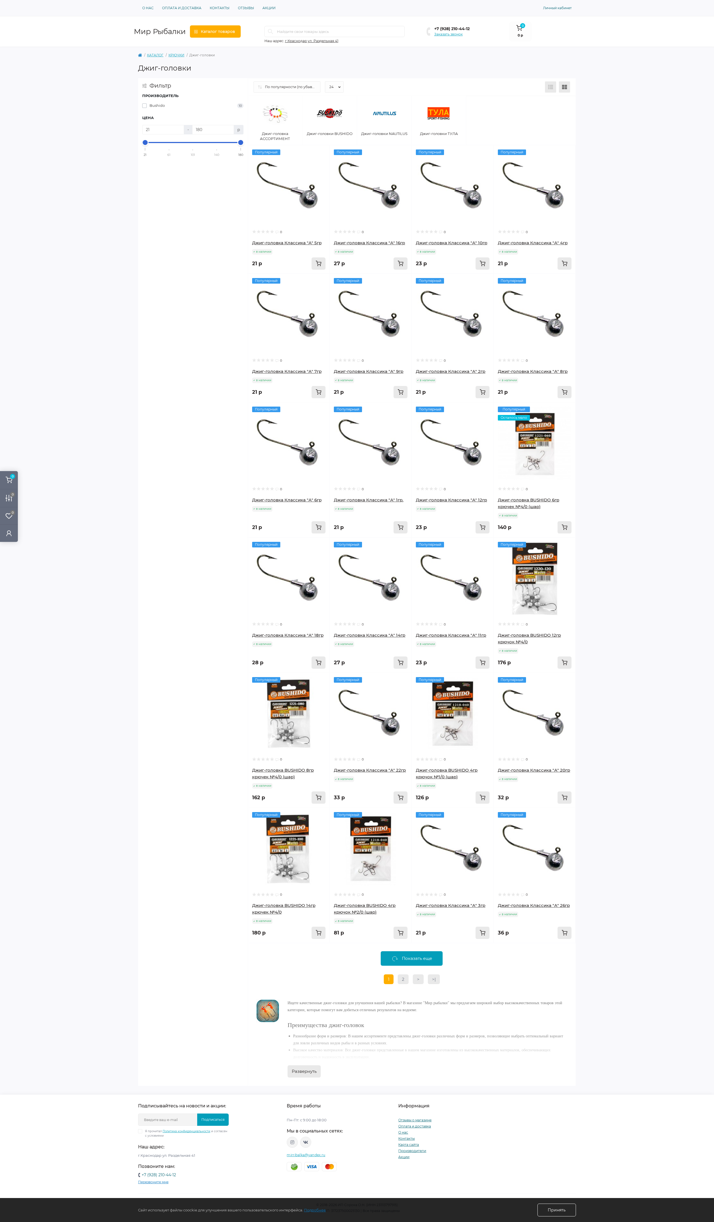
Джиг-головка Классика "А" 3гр (450, 905)
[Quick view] (321, 153)
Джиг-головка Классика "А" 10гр (451, 242)
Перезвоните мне (153, 1182)
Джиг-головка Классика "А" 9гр (368, 371)
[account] (9, 533)
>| (434, 979)
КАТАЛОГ (155, 55)
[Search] (270, 31)
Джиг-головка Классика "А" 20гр (534, 770)
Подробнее (315, 1210)
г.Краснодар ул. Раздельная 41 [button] (311, 41)
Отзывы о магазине (414, 1120)
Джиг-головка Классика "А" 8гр (533, 371)
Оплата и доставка (181, 8)
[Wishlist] (321, 164)
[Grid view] (564, 87)
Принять (557, 1210)
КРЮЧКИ (176, 55)
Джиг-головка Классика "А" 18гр (288, 635)
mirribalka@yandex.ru (306, 1155)
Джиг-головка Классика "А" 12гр (451, 500)
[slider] (145, 142)
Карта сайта (408, 1145)
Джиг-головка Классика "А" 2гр (450, 371)
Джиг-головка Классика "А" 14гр (369, 635)
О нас (148, 8)
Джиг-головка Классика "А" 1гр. (368, 500)
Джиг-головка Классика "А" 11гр (451, 635)
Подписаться (213, 1119)
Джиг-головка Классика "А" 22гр (370, 770)
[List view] (550, 87)
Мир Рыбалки (160, 31)
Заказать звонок (448, 34)
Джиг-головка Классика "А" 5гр (287, 242)
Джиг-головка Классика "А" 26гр (534, 905)
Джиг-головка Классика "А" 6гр (287, 500)
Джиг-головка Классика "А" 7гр (287, 371)
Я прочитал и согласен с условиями (186, 1133)
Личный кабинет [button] (557, 8)
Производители (412, 1151)
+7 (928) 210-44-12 (452, 28)
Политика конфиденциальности (186, 1131)
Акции (269, 8)
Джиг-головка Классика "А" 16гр (369, 242)
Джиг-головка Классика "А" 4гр (533, 242)
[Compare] (321, 175)
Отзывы (246, 8)
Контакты (220, 8)
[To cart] (318, 263)
